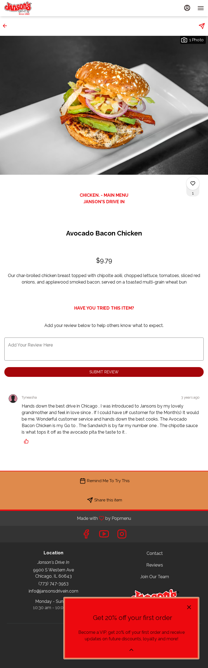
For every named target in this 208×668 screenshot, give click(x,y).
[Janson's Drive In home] (28, 8)
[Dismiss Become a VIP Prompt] (189, 607)
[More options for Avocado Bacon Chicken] (192, 183)
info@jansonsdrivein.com (53, 591)
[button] (6, 26)
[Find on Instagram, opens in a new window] (122, 535)
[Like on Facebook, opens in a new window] (86, 535)
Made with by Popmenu (67, 518)
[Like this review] (28, 441)
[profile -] (187, 8)
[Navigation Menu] (201, 8)
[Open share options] (202, 26)
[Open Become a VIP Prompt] (131, 650)
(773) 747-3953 (53, 583)
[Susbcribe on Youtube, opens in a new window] (104, 535)
